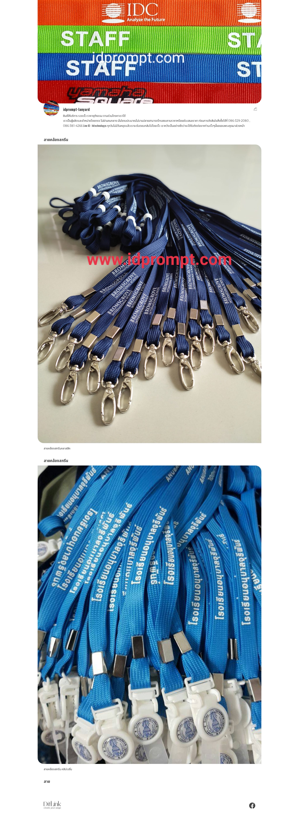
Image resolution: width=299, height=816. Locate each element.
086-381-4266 (72, 126)
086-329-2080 (238, 121)
